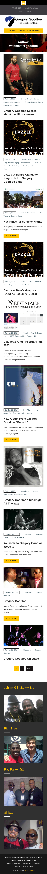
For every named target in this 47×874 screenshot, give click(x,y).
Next (29, 668)
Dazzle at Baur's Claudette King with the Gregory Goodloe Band (22, 166)
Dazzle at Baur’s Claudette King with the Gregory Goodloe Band (21, 178)
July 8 (23, 282)
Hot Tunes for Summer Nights (23, 221)
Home (9, 863)
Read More (11, 236)
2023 (31, 282)
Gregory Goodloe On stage (21, 658)
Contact (31, 866)
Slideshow (27, 534)
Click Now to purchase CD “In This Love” (23, 30)
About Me (36, 863)
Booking (17, 863)
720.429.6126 (16, 8)
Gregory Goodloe (15, 601)
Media (17, 866)
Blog (24, 866)
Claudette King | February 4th (25, 336)
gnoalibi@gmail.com (31, 8)
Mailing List (26, 863)
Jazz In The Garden (28, 213)
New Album (27, 410)
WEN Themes (29, 870)
